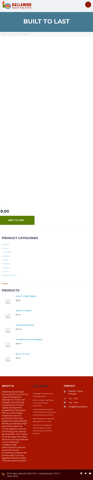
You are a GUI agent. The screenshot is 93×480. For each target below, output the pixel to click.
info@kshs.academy (78, 407)
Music (5, 260)
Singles (6, 267)
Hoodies (6, 256)
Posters (12, 34)
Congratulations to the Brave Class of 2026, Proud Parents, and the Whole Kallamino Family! (44, 412)
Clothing (7, 252)
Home (4, 34)
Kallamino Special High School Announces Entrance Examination (43, 403)
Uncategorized (9, 275)
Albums (6, 244)
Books (6, 248)
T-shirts (6, 271)
